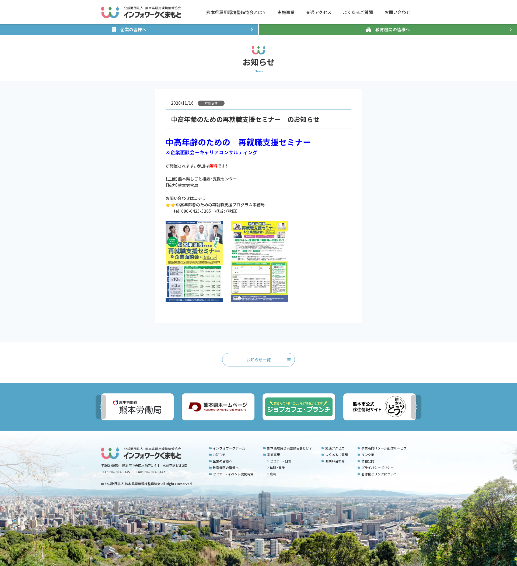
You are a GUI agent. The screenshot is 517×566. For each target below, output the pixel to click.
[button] (416, 407)
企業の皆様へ (222, 461)
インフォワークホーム (229, 448)
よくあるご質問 (336, 454)
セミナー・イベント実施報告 (233, 474)
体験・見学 (277, 467)
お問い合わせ (335, 461)
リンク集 (367, 454)
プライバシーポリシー (377, 467)
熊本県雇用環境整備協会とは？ (289, 448)
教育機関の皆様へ (226, 467)
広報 (273, 474)
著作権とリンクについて (379, 474)
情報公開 (367, 461)
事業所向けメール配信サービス (384, 448)
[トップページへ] (141, 12)
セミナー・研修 (280, 461)
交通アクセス (334, 448)
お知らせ (219, 454)
